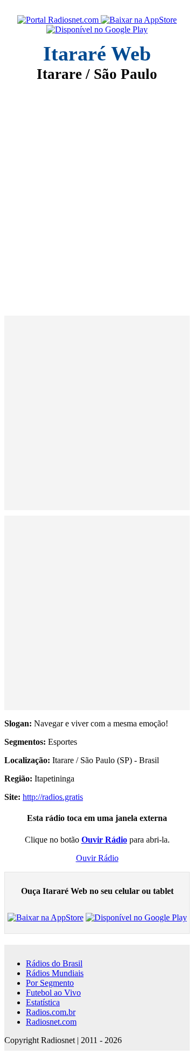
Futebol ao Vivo (53, 992)
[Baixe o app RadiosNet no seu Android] (97, 30)
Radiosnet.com (51, 1021)
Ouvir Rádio (97, 858)
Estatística (43, 1002)
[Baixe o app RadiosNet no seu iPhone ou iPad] (139, 20)
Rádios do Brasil (54, 963)
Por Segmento (50, 982)
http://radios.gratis (53, 797)
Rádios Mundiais (55, 973)
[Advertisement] (97, 191)
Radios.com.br (50, 1012)
